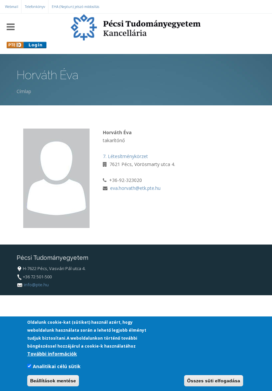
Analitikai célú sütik (57, 366)
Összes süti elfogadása (213, 380)
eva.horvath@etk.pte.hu (135, 188)
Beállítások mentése (53, 380)
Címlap (24, 91)
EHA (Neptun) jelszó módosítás (75, 6)
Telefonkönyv (35, 6)
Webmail (11, 6)
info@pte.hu (36, 285)
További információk (52, 354)
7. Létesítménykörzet (125, 156)
